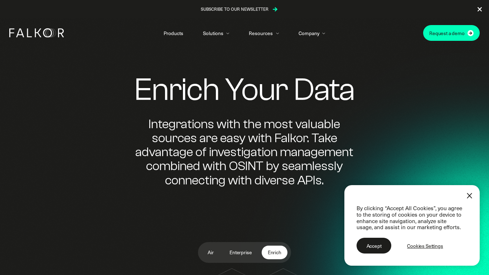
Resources (261, 33)
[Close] (469, 196)
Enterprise (240, 252)
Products (173, 33)
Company (309, 33)
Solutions (213, 33)
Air (211, 252)
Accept (374, 246)
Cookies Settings (425, 246)
